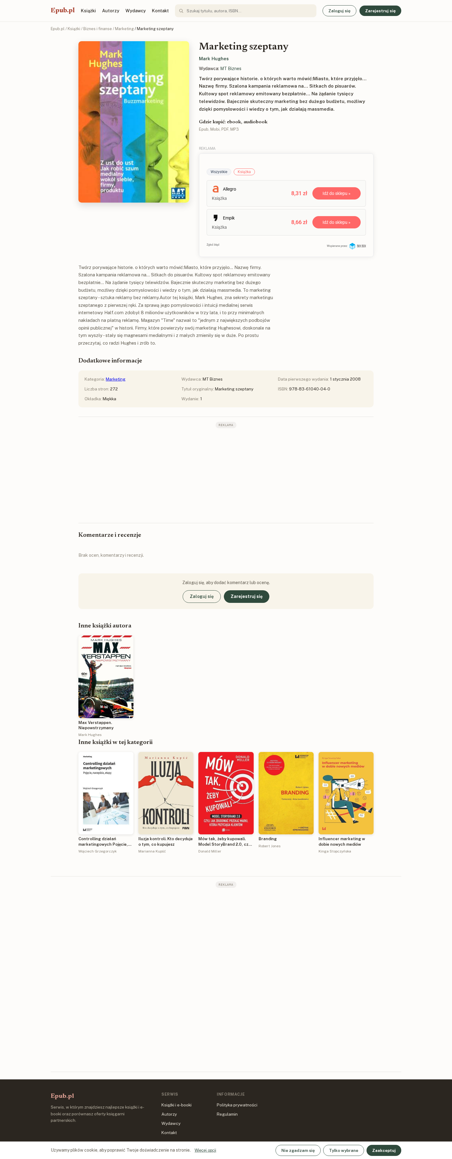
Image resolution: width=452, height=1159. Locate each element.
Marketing (124, 28)
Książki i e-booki (176, 1104)
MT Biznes (230, 68)
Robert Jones (269, 846)
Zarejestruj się (380, 10)
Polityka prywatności (237, 1104)
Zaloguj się (339, 10)
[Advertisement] (226, 475)
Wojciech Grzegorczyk (97, 851)
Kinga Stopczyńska (335, 851)
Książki (88, 10)
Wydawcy (135, 10)
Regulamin (227, 1114)
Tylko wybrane (343, 1150)
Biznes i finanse (97, 28)
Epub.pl (63, 10)
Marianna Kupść (152, 851)
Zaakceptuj (384, 1150)
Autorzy (110, 10)
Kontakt (160, 10)
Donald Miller (209, 851)
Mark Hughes (214, 58)
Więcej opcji (205, 1150)
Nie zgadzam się (298, 1150)
